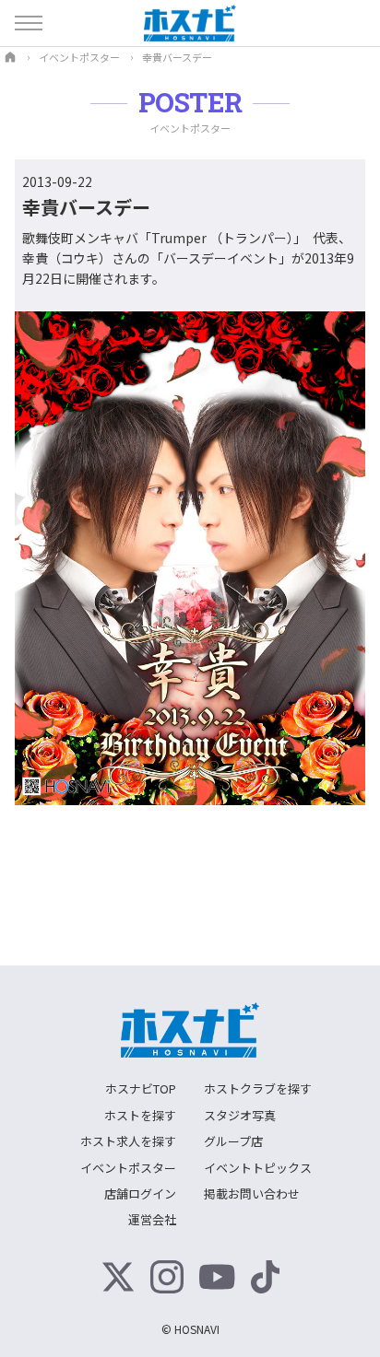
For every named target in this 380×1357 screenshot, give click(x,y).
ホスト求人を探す (128, 1141)
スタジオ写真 (240, 1115)
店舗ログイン (140, 1193)
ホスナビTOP (140, 1088)
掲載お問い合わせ (252, 1193)
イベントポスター (128, 1167)
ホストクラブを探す (258, 1088)
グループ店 (233, 1141)
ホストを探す (140, 1115)
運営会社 (152, 1219)
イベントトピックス (258, 1167)
